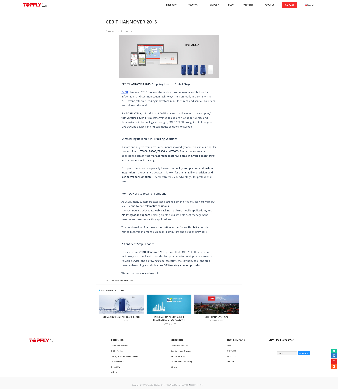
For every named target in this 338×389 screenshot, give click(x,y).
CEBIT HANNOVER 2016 (216, 317)
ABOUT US (269, 5)
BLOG (231, 5)
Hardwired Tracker (119, 345)
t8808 (131, 280)
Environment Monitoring (181, 361)
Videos (114, 372)
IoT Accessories (118, 361)
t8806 (126, 280)
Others (174, 367)
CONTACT (289, 5)
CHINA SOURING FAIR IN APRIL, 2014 (121, 317)
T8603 (117, 280)
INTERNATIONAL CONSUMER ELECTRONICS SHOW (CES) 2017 (169, 318)
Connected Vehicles (179, 345)
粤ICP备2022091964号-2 (193, 385)
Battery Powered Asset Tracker (124, 356)
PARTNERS (248, 5)
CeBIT (124, 92)
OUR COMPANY (236, 340)
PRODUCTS (171, 5)
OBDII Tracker (117, 351)
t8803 (121, 280)
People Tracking (178, 356)
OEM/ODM (214, 5)
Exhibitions (128, 31)
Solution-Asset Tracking (181, 351)
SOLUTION (193, 5)
